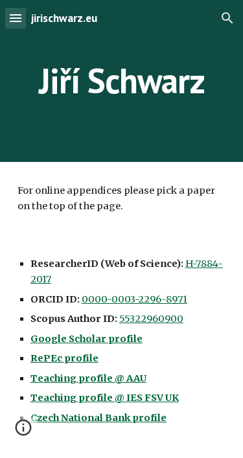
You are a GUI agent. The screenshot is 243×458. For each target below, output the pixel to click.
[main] (121, 80)
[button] (15, 18)
